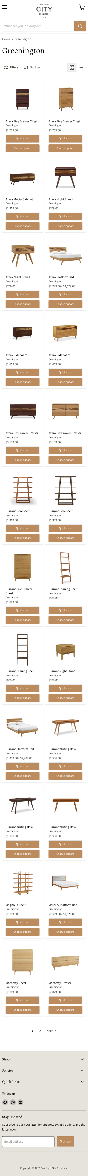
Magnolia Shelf (15, 905)
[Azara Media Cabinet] (22, 177)
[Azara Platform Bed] (65, 255)
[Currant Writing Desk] (65, 727)
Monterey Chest (16, 983)
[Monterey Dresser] (65, 961)
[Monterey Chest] (22, 961)
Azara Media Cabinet (19, 199)
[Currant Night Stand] (65, 649)
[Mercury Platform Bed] (65, 883)
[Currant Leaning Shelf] (65, 567)
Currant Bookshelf (17, 511)
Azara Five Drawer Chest (21, 121)
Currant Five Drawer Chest (19, 591)
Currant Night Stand (61, 671)
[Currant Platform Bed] (22, 727)
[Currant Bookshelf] (22, 489)
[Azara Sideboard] (22, 333)
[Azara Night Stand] (65, 177)
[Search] (80, 26)
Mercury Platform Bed (62, 905)
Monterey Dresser (59, 983)
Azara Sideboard (16, 355)
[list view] (81, 67)
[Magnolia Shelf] (22, 883)
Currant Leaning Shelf (62, 589)
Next (50, 1031)
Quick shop (22, 138)
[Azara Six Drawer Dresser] (22, 411)
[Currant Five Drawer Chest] (22, 567)
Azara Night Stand (60, 199)
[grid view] (71, 67)
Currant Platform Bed (20, 749)
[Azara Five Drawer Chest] (22, 99)
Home (6, 39)
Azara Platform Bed (61, 277)
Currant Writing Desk (62, 749)
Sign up (65, 1141)
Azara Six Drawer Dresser (22, 433)
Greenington (12, 125)
